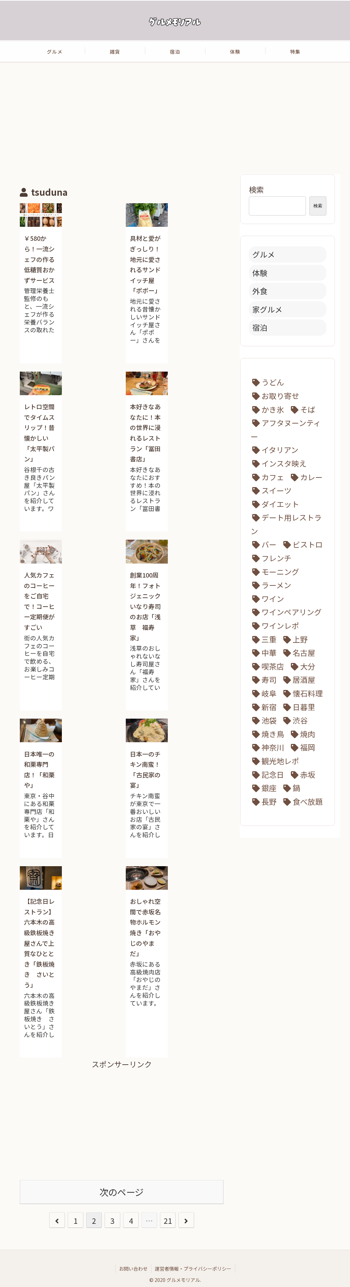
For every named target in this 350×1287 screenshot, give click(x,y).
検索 (256, 189)
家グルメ (267, 309)
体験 (259, 272)
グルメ (263, 254)
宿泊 (259, 327)
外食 (259, 290)
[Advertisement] (175, 118)
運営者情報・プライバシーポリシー (193, 1268)
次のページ (121, 1192)
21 (168, 1220)
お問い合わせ (133, 1268)
